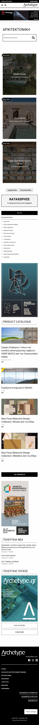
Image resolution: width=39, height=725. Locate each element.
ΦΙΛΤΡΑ (19, 213)
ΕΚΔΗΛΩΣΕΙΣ (5, 678)
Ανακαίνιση (6, 248)
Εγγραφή (9, 1)
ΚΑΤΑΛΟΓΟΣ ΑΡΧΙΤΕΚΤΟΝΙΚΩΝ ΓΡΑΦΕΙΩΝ (13, 672)
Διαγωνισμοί (7, 236)
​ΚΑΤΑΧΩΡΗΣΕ (19, 200)
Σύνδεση (3, 1)
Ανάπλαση (6, 257)
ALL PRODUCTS (19, 474)
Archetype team (4, 551)
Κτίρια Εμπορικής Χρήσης (11, 254)
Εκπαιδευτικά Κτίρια (9, 242)
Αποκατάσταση (7, 251)
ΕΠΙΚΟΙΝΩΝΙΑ (5, 688)
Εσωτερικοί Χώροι (9, 233)
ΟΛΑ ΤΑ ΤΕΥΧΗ (19, 625)
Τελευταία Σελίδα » (26, 190)
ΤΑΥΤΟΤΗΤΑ (5, 682)
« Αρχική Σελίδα (12, 190)
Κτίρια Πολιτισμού (8, 245)
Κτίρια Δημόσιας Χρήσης (10, 224)
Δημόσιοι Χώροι (8, 230)
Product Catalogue (31, 711)
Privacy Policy (15, 720)
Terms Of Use (23, 720)
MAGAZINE (4, 685)
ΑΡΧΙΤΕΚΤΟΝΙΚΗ (6, 675)
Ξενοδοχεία (6, 239)
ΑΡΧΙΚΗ (3, 669)
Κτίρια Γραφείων (8, 227)
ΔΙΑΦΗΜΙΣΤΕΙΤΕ (33, 700)
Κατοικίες (6, 221)
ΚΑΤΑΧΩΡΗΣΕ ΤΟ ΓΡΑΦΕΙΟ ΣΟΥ (28, 692)
